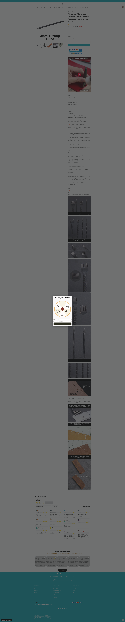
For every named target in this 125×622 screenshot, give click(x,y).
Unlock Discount (62, 324)
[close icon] (71, 296)
